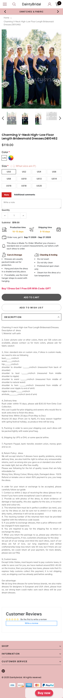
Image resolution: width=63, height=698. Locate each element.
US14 (54, 178)
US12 (39, 178)
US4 (39, 171)
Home (6, 17)
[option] (31, 69)
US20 (39, 185)
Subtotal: (6, 222)
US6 (54, 171)
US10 (24, 178)
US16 (8, 185)
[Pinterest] (3, 671)
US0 (9, 171)
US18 (24, 185)
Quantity (6, 210)
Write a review (31, 623)
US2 (24, 171)
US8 (9, 178)
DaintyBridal (31, 4)
